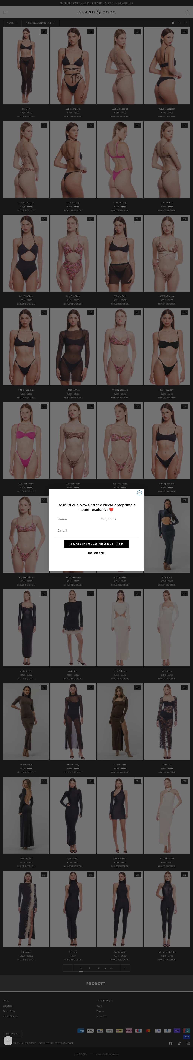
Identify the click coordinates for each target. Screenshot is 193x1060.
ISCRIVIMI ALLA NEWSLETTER (96, 543)
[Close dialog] (139, 493)
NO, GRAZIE (96, 553)
